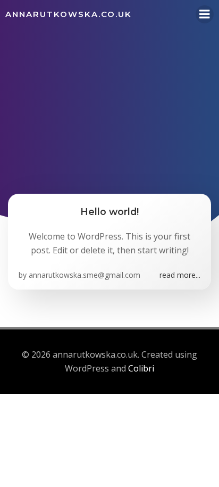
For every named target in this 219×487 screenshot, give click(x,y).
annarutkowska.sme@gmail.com (84, 275)
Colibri (141, 368)
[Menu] (205, 14)
